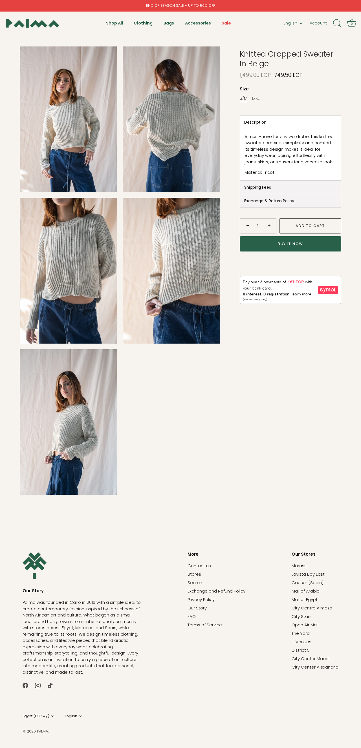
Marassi (299, 566)
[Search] (337, 23)
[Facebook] (25, 685)
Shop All (114, 23)
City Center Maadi (310, 659)
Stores (194, 574)
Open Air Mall (305, 625)
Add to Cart (310, 225)
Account (318, 23)
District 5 (301, 650)
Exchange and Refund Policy (216, 591)
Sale (226, 23)
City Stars (302, 616)
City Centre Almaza (312, 608)
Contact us (199, 566)
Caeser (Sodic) (307, 583)
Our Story (197, 608)
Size (244, 89)
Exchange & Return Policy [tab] (269, 201)
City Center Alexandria (315, 667)
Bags (169, 23)
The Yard (301, 633)
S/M (243, 98)
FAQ (192, 616)
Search (195, 583)
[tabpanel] (290, 155)
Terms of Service (205, 625)
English (290, 23)
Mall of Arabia (306, 591)
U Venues (301, 642)
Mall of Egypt (305, 599)
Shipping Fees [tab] (257, 187)
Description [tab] (255, 122)
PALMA (42, 731)
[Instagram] (38, 685)
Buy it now (290, 243)
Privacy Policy (201, 599)
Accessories (198, 23)
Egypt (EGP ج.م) (36, 716)
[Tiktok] (50, 685)
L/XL (255, 98)
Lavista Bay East (308, 574)
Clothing (143, 23)
